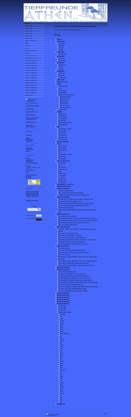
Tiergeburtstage (30, 160)
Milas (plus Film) (62, 148)
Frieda (61, 389)
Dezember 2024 (62, 60)
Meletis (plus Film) (62, 150)
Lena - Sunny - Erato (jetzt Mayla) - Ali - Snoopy (69, 235)
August (61, 382)
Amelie (61, 346)
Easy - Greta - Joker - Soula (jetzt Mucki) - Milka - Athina (71, 250)
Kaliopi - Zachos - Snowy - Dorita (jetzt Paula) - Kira (70, 284)
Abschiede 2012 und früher (65, 312)
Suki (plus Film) (62, 120)
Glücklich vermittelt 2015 (63, 301)
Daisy (61, 374)
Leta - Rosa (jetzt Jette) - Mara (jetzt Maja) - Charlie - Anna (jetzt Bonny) (75, 280)
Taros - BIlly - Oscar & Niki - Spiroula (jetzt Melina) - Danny (72, 288)
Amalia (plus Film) (62, 118)
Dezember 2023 (62, 64)
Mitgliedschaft (29, 139)
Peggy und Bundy (64, 333)
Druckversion (51, 414)
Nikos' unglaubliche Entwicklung (66, 94)
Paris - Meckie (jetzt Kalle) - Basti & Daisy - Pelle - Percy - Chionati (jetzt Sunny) (77, 261)
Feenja (61, 354)
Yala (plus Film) (62, 180)
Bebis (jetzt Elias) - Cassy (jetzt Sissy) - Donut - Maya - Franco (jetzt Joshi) (76, 265)
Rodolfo (62, 361)
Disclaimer (28, 178)
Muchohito (62, 369)
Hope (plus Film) (62, 158)
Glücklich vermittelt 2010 (32, 191)
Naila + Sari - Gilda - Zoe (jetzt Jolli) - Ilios (68, 233)
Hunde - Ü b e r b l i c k (62, 81)
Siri (61, 359)
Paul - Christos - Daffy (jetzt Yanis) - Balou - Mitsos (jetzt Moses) (73, 276)
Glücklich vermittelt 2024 (63, 214)
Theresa (62, 320)
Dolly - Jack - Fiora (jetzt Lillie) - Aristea (67, 224)
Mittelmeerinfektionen (31, 111)
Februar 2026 (61, 43)
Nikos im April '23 (64, 103)
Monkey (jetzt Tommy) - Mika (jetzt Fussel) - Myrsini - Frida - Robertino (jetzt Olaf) (77, 220)
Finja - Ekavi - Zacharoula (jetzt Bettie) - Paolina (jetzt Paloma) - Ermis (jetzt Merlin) (78, 286)
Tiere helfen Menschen (31, 163)
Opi (61, 401)
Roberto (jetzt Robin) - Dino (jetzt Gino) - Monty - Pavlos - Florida (73, 222)
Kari (61, 371)
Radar (61, 365)
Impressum (28, 176)
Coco (61, 348)
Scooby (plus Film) (62, 90)
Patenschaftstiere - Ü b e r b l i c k (65, 184)
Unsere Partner (29, 149)
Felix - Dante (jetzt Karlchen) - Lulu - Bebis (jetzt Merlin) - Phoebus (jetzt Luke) (77, 218)
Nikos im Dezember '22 (65, 107)
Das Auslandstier (30, 108)
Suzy (61, 337)
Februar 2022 (61, 73)
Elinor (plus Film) (62, 113)
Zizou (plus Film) (62, 131)
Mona (61, 367)
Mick (61, 357)
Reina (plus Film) (62, 116)
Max (61, 350)
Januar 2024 (61, 58)
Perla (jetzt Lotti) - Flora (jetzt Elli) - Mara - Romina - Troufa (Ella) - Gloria (75, 199)
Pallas (61, 327)
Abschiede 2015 (62, 305)
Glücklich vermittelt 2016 (63, 299)
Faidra (61, 329)
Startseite (59, 39)
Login (104, 413)
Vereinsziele (29, 147)
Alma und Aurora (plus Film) (65, 122)
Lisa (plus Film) (62, 156)
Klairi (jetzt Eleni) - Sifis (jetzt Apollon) (67, 216)
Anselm (62, 322)
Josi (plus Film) (62, 177)
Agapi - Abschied (62, 92)
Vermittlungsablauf (30, 114)
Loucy (61, 344)
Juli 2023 (60, 67)
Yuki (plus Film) (62, 182)
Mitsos (61, 363)
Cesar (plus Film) (62, 135)
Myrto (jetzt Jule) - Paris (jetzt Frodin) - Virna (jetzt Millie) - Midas (73, 194)
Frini (61, 399)
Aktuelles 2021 (60, 79)
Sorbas (61, 331)
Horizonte (28, 166)
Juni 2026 (60, 47)
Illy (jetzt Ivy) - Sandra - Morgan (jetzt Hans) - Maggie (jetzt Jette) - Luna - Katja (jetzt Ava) (77, 230)
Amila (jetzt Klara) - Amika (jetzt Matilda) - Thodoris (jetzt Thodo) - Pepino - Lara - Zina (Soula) (77, 257)
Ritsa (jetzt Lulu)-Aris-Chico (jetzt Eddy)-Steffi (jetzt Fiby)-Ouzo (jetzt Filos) (76, 203)
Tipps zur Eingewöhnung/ (32, 117)
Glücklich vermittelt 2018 (63, 295)
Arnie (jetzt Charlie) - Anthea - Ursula (67, 271)
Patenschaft (29, 135)
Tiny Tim (62, 339)
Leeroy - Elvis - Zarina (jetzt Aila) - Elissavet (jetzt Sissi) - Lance (73, 263)
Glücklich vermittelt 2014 (63, 303)
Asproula (62, 386)
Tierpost (28, 158)
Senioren (59, 143)
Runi (61, 380)
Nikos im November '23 (65, 96)
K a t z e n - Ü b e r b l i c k (63, 160)
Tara (61, 397)
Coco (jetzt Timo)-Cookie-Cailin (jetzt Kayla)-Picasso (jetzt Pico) (73, 205)
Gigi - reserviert (62, 167)
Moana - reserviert (62, 145)
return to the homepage (74, 29)
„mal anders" (29, 141)
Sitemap (57, 414)
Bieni (61, 342)
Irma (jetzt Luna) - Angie (64, 248)
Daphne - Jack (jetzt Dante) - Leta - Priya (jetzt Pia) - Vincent (72, 244)
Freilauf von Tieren (31, 119)
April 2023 (60, 69)
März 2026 (61, 45)
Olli (61, 316)
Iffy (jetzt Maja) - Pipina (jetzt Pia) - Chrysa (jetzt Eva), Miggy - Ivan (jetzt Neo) (76, 239)
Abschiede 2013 (62, 310)
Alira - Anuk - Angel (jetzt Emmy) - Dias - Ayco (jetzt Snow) (72, 273)
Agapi (59, 165)
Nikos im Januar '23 (65, 105)
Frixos (61, 352)
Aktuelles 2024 (60, 56)
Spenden (28, 138)
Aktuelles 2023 (60, 62)
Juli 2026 (60, 49)
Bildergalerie (29, 161)
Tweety (61, 325)
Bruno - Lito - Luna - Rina (64, 254)
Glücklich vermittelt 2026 (63, 188)
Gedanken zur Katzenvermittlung (30, 125)
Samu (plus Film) (62, 133)
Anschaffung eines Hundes (32, 105)
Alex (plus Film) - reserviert (64, 128)
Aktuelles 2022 (60, 71)
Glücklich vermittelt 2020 (63, 269)
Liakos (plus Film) (62, 137)
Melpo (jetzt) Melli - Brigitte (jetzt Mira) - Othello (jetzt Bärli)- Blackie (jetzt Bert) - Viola (77, 211)
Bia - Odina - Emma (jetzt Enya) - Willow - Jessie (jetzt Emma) (73, 290)
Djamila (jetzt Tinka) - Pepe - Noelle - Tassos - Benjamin (71, 241)
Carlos (61, 391)
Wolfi (61, 378)
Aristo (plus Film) (62, 173)
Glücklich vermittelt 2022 (63, 246)
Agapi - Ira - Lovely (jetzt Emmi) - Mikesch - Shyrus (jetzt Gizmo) (73, 252)
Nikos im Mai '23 (64, 101)
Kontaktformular (61, 403)
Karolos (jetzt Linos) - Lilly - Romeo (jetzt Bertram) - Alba (71, 237)
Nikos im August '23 (64, 99)
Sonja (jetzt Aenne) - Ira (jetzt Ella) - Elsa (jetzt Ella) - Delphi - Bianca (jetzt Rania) (77, 282)
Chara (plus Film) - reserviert (65, 154)
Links (27, 172)
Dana (59, 171)
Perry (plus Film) (62, 109)
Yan (61, 395)
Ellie (59, 152)
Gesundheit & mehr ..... (32, 122)
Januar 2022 (61, 75)
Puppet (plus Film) (62, 86)
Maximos (62, 393)
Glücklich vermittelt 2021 (63, 267)
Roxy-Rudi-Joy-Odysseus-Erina (66, 207)
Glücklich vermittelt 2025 (63, 197)
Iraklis (61, 376)
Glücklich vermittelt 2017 (63, 297)
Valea (61, 318)
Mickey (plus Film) (62, 139)
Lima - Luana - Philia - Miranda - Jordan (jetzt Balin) (70, 192)
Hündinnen (59, 111)
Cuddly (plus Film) (62, 169)
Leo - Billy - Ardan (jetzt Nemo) (65, 190)
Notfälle (59, 84)
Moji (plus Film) (62, 162)
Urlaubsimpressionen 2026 (63, 186)
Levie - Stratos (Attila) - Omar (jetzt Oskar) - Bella (70, 201)
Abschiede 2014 (62, 308)
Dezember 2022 (62, 77)
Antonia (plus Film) (62, 124)
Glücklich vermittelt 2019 (63, 293)
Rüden (58, 126)
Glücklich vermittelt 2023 (63, 226)
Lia (60, 335)
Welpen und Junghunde (63, 141)
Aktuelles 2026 (60, 41)
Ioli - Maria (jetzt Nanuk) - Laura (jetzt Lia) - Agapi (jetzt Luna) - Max (74, 278)
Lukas (59, 88)
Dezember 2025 (62, 54)
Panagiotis (62, 314)
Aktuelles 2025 (60, 52)
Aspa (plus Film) (62, 175)
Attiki (61, 384)
